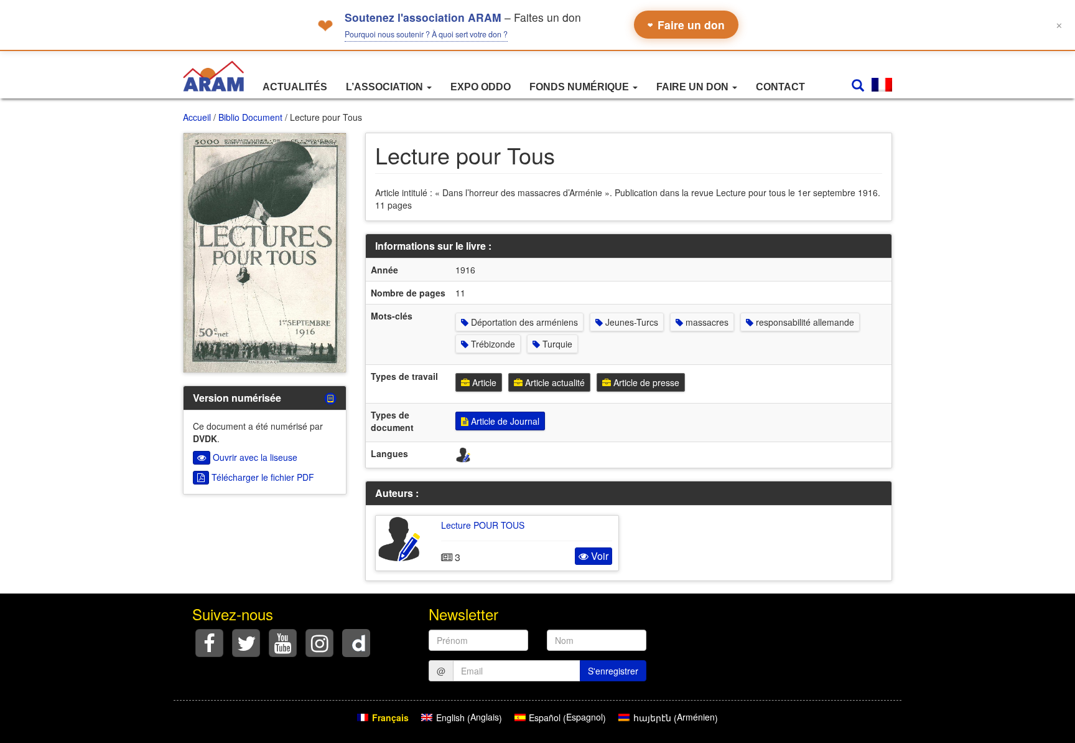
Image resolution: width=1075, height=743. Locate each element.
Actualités (295, 87)
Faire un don (686, 24)
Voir (598, 556)
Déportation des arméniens (523, 322)
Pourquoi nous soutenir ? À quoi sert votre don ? (426, 34)
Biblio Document (250, 117)
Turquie (556, 344)
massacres (705, 322)
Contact (780, 87)
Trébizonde (491, 344)
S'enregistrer (613, 671)
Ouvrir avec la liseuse (253, 457)
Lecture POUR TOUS (482, 525)
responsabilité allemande (803, 322)
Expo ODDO (480, 87)
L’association (386, 87)
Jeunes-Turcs (630, 322)
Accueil (197, 117)
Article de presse (645, 382)
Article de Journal (503, 421)
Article (483, 382)
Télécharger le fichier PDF (261, 477)
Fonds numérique (580, 87)
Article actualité (554, 382)
